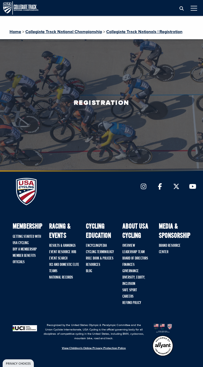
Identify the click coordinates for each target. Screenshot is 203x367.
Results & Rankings (62, 246)
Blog (89, 271)
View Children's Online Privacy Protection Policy (94, 348)
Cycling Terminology (100, 252)
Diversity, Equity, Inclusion (133, 281)
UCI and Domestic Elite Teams (64, 268)
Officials (19, 262)
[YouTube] (193, 187)
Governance (130, 271)
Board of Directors (135, 258)
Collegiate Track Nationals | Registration (144, 32)
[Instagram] (143, 187)
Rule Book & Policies (99, 258)
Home (15, 32)
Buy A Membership (25, 249)
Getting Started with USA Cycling (27, 240)
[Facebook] (160, 187)
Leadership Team (133, 252)
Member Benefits (24, 256)
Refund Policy (131, 303)
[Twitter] (176, 187)
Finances (128, 265)
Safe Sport (129, 290)
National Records (61, 277)
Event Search (58, 258)
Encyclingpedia (96, 246)
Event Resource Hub (62, 252)
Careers (127, 296)
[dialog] (18, 363)
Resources (93, 265)
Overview (128, 246)
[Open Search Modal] (181, 8)
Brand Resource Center (170, 249)
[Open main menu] (194, 8)
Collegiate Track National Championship (63, 32)
